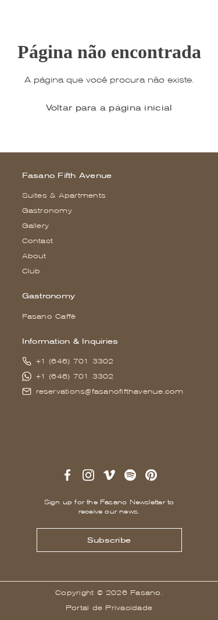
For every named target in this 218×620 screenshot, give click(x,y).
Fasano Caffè (49, 316)
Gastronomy (47, 210)
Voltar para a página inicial (109, 107)
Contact (37, 241)
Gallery (35, 226)
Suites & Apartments (64, 195)
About (34, 256)
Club (31, 271)
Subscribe (109, 540)
